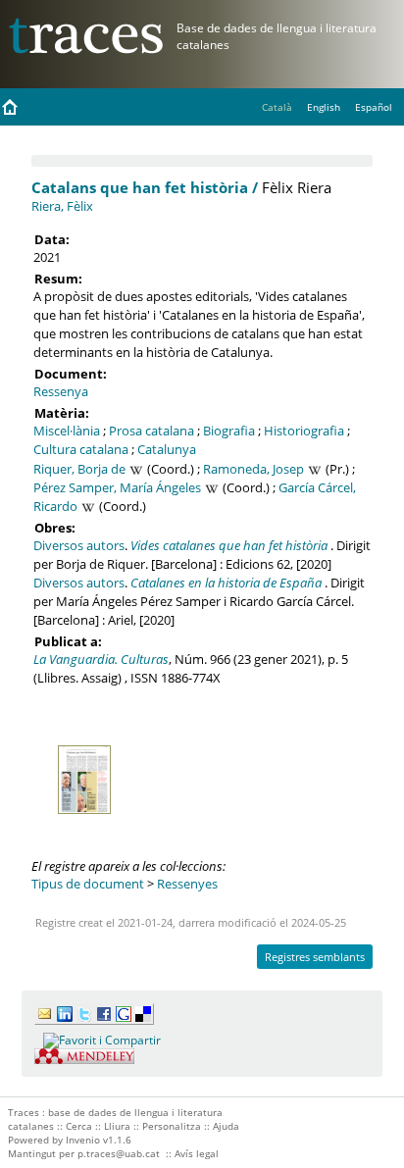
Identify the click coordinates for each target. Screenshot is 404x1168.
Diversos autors (79, 545)
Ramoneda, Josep (253, 469)
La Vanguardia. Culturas (101, 659)
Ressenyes (187, 883)
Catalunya (166, 449)
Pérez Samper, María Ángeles (117, 487)
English (323, 107)
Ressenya (60, 391)
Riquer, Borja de (79, 469)
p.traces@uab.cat (118, 1153)
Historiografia (304, 430)
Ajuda (226, 1126)
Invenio (83, 1139)
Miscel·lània (66, 430)
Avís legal (197, 1153)
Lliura (117, 1126)
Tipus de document (87, 883)
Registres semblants (315, 956)
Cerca (79, 1126)
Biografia (229, 430)
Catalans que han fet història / (144, 187)
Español (373, 107)
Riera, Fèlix (62, 206)
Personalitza (171, 1126)
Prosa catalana (151, 430)
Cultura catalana (80, 449)
